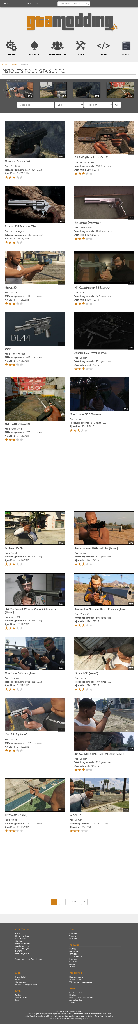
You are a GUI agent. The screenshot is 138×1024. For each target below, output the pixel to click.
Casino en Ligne (22, 949)
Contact (18, 941)
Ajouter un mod (22, 946)
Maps (17, 979)
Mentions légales (22, 943)
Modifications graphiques (26, 985)
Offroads (73, 954)
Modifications (75, 979)
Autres (72, 964)
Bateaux (73, 959)
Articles (8, 4)
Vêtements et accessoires (80, 982)
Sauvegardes (21, 997)
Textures (72, 967)
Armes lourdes (75, 1000)
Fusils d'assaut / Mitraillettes (81, 997)
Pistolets (72, 995)
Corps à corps (75, 992)
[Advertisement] (69, 478)
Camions (73, 961)
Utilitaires (73, 933)
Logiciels (73, 938)
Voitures (72, 949)
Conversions (20, 982)
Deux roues (74, 951)
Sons (17, 1000)
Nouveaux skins (76, 977)
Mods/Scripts (20, 977)
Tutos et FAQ (32, 4)
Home (18, 933)
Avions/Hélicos (75, 956)
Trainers (72, 936)
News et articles (22, 936)
